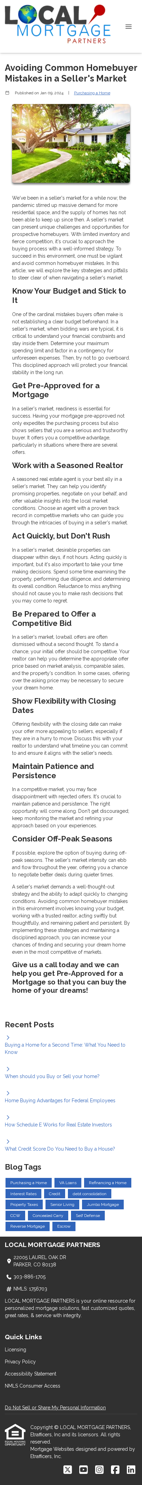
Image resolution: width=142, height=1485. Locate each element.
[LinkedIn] (131, 1470)
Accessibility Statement (30, 1374)
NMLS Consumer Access (32, 1386)
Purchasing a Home (92, 93)
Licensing (15, 1349)
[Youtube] (84, 1470)
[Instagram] (99, 1470)
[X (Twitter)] (68, 1470)
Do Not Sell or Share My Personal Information (55, 1407)
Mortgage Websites (52, 1449)
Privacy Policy (20, 1361)
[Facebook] (115, 1470)
